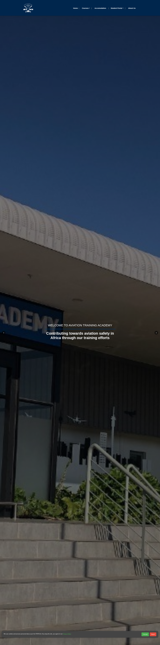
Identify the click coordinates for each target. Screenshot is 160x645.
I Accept (145, 634)
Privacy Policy (67, 634)
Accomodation (100, 8)
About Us (132, 8)
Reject (153, 634)
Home (75, 8)
